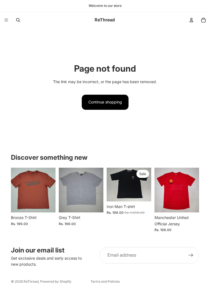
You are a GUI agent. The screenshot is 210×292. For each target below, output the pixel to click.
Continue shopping (105, 102)
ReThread (31, 281)
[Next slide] (145, 184)
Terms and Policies (105, 281)
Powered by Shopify (55, 281)
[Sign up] (191, 255)
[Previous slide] (113, 184)
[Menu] (6, 20)
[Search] (18, 20)
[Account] (191, 20)
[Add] (47, 204)
